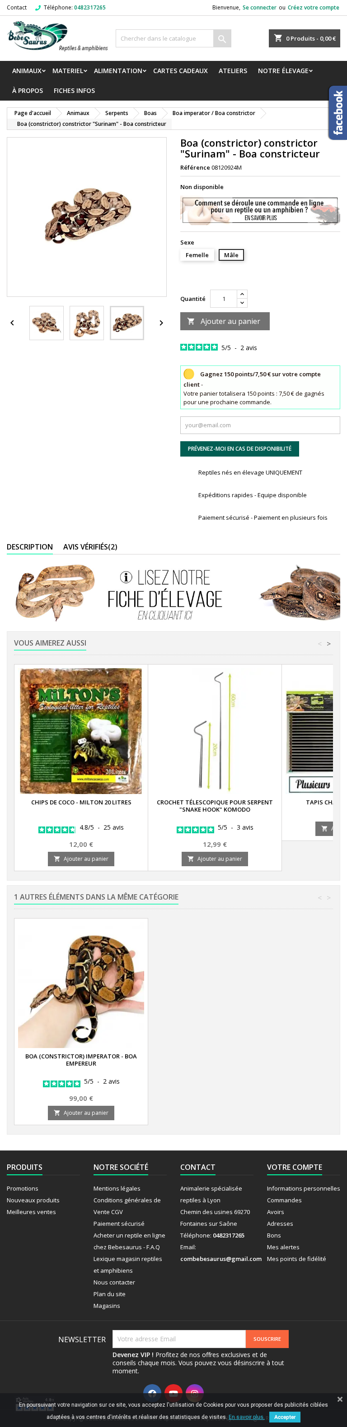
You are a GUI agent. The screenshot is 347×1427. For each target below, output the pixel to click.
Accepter (284, 1417)
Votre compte (294, 1167)
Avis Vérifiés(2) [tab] (90, 547)
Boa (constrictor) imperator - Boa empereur (81, 1059)
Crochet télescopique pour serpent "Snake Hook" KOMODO (215, 805)
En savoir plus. (247, 1417)
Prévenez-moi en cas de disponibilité (239, 449)
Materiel (67, 70)
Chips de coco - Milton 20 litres (81, 802)
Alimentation (118, 70)
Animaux (27, 70)
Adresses (280, 1223)
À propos (27, 90)
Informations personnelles (303, 1188)
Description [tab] (30, 547)
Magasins (107, 1306)
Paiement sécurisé (119, 1223)
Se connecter (260, 7)
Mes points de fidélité (296, 1259)
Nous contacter (114, 1282)
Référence (195, 167)
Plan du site (110, 1294)
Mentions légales (117, 1188)
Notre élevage (283, 70)
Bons (274, 1235)
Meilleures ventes (31, 1212)
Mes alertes (283, 1247)
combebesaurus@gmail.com (221, 1259)
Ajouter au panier (223, 321)
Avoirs (275, 1212)
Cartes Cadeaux (180, 70)
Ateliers (233, 70)
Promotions (22, 1188)
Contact (17, 7)
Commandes (284, 1200)
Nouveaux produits (33, 1200)
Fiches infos (74, 90)
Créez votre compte (313, 7)
